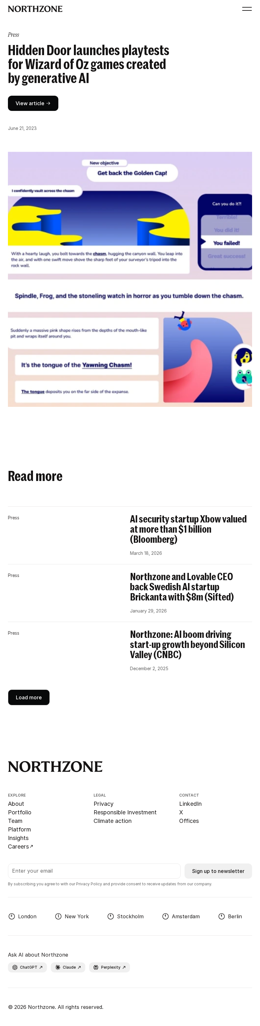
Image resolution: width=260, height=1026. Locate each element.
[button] (245, 8)
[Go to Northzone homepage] (122, 9)
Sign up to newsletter (218, 871)
